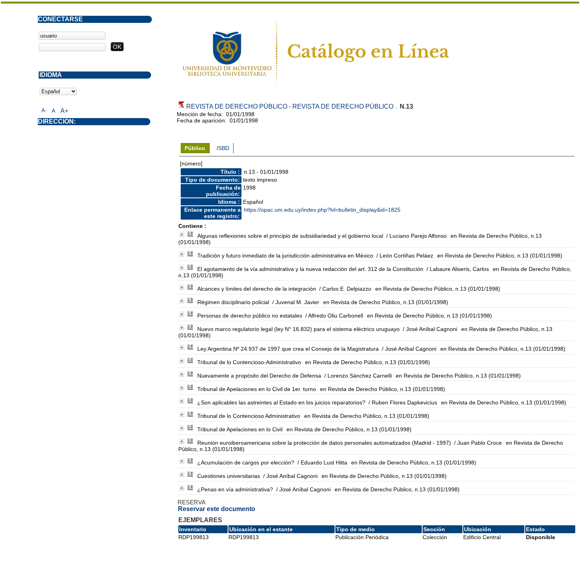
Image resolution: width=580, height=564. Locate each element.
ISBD (223, 148)
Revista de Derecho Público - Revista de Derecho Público (289, 106)
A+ (64, 110)
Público (195, 148)
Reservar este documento (216, 509)
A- (44, 110)
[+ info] (181, 234)
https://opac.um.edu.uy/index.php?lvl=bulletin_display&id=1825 (322, 210)
